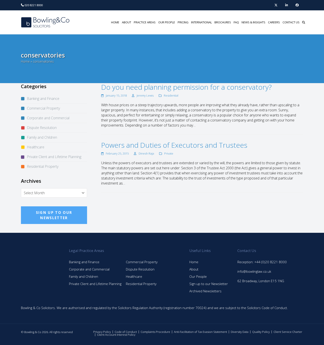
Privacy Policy (102, 332)
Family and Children (42, 137)
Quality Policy (261, 332)
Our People (198, 276)
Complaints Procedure (155, 332)
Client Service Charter (288, 332)
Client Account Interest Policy (116, 335)
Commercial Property (43, 108)
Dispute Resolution (42, 127)
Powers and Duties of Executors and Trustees (174, 145)
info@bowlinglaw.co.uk (254, 271)
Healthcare (35, 147)
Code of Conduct (126, 332)
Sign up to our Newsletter (208, 284)
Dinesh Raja (146, 153)
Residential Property (42, 166)
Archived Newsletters (205, 291)
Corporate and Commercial (48, 118)
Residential (171, 95)
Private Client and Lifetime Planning (54, 156)
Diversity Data (239, 332)
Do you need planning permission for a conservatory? (186, 87)
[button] (303, 22)
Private (168, 153)
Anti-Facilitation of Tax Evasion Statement (200, 332)
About (193, 269)
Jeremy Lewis (145, 95)
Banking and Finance (43, 98)
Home (25, 61)
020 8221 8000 (33, 5)
